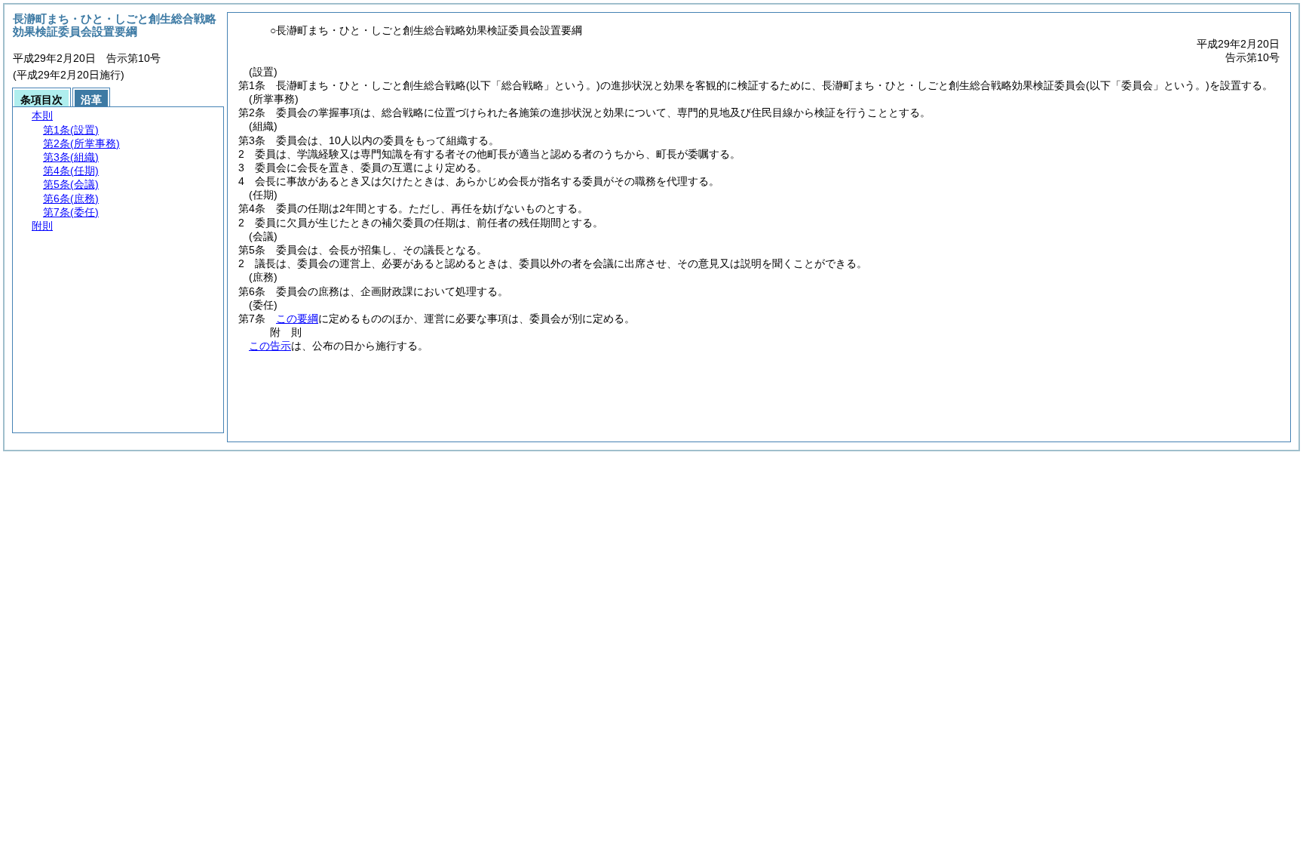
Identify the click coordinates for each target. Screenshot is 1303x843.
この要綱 (297, 318)
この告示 (270, 346)
